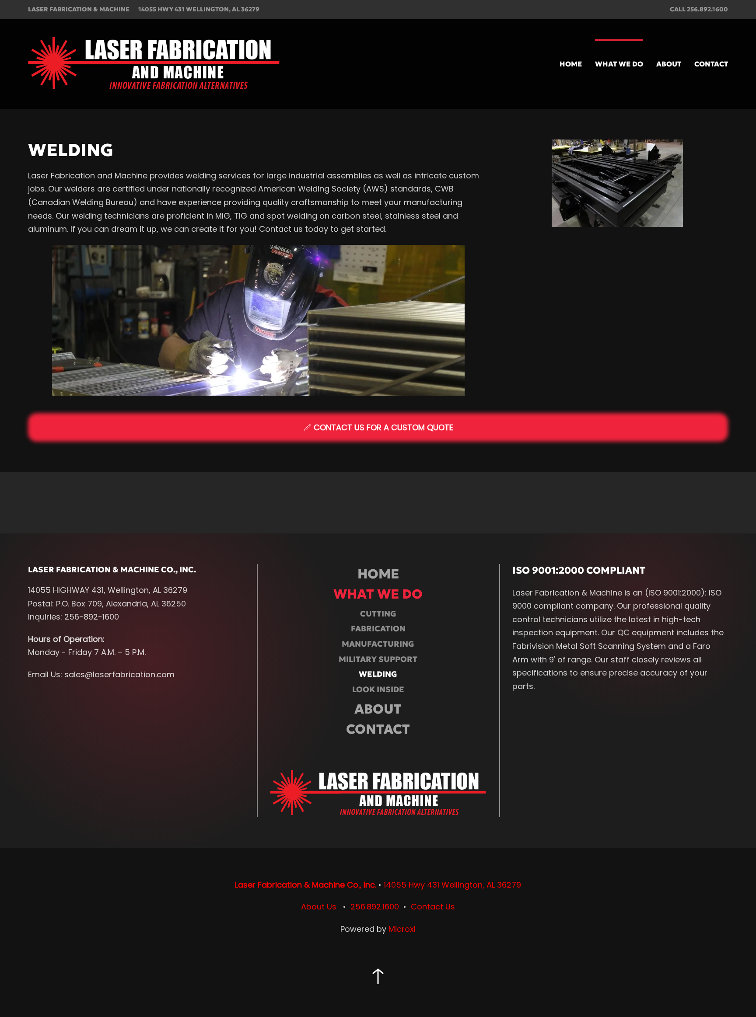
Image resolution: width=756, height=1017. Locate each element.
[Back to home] (154, 64)
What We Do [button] (619, 63)
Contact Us (433, 906)
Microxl (402, 928)
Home (571, 63)
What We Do (378, 594)
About (668, 63)
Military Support (378, 659)
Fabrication (378, 628)
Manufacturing (378, 644)
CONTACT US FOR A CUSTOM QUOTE (383, 427)
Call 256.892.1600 (699, 9)
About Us (318, 906)
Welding (378, 674)
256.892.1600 (374, 906)
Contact (711, 63)
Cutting (378, 614)
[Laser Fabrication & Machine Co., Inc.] (378, 792)
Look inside (378, 689)
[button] (378, 976)
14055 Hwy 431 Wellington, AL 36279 (198, 9)
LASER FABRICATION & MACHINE (79, 9)
